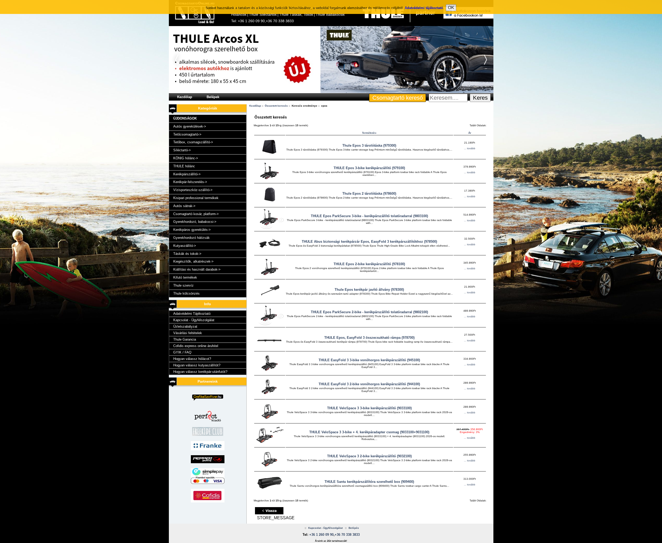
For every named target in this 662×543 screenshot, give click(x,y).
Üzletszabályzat (185, 326)
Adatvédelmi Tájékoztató (191, 314)
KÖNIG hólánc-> (185, 158)
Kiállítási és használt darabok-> (197, 269)
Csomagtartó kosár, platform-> (196, 214)
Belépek (213, 97)
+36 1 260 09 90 (251, 21)
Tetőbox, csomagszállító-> (193, 142)
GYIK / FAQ (182, 352)
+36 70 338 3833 (280, 21)
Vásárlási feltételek (187, 333)
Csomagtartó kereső (397, 98)
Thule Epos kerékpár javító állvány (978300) (369, 290)
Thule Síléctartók (263, 14)
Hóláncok (238, 14)
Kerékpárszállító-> (187, 174)
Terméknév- (369, 132)
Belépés (354, 527)
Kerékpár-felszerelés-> (190, 182)
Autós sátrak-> (184, 206)
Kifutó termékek (185, 277)
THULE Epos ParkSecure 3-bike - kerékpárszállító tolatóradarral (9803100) (369, 216)
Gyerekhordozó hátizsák (191, 238)
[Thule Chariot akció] (331, 92)
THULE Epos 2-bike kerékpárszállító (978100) (369, 264)
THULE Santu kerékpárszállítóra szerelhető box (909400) (369, 482)
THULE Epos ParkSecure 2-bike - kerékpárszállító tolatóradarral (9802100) (369, 312)
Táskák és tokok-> (187, 254)
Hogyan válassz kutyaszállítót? (196, 365)
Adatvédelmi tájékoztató (424, 8)
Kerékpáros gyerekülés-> (192, 230)
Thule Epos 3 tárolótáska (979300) (369, 145)
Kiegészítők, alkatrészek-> (193, 261)
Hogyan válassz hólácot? (192, 359)
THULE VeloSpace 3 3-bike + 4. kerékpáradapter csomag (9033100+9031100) (369, 432)
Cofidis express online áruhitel (195, 346)
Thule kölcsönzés (186, 293)
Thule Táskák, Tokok (296, 14)
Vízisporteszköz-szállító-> (193, 190)
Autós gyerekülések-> (189, 126)
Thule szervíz (183, 285)
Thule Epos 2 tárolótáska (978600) (369, 193)
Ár (469, 132)
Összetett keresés (276, 105)
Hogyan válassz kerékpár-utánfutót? (200, 372)
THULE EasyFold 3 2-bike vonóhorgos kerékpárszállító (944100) (369, 384)
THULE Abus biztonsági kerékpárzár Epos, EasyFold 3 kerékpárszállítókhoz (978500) (369, 241)
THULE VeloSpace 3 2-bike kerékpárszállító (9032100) (369, 456)
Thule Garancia (184, 339)
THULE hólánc (184, 166)
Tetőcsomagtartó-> (187, 134)
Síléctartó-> (182, 150)
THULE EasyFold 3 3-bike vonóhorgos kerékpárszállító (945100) (369, 360)
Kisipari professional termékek (196, 198)
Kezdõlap (184, 97)
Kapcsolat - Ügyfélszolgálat (193, 320)
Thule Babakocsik (330, 14)
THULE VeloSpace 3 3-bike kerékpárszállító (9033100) (369, 408)
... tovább (469, 148)
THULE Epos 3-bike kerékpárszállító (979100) (369, 168)
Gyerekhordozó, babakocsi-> (194, 222)
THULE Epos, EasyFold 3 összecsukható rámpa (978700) (369, 338)
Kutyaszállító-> (184, 246)
